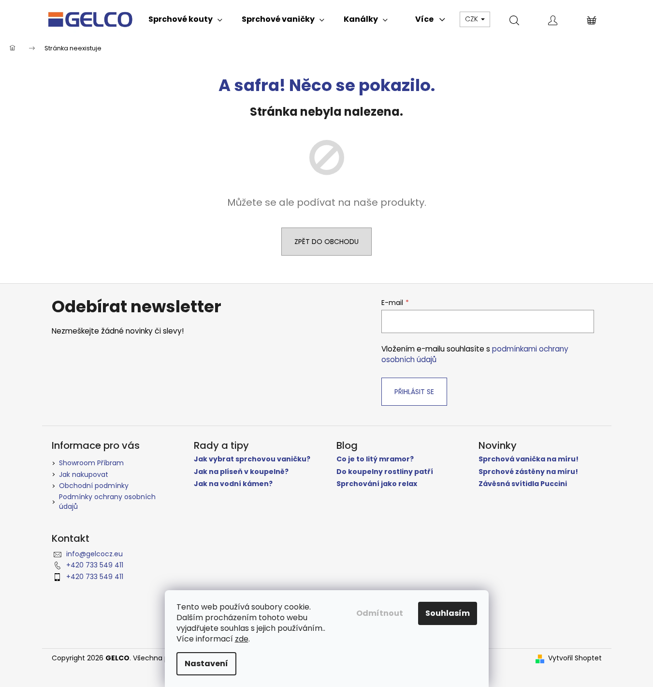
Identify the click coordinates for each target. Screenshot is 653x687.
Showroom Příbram (91, 463)
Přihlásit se (414, 392)
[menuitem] (185, 19)
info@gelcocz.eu (94, 554)
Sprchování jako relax (376, 484)
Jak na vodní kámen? (233, 484)
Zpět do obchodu (326, 241)
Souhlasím (447, 613)
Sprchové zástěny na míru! (528, 471)
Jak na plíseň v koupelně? (241, 471)
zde (241, 638)
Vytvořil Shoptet (575, 658)
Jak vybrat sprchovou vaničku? (252, 459)
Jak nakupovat (83, 474)
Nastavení (206, 663)
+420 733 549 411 (94, 565)
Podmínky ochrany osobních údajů (107, 501)
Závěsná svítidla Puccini (523, 484)
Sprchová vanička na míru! (529, 459)
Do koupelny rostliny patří (384, 471)
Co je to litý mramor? (375, 459)
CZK (472, 19)
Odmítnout (379, 613)
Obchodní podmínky (94, 485)
